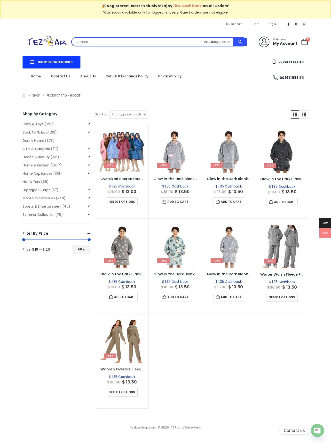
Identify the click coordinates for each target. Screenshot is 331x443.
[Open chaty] (317, 430)
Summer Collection (39, 214)
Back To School (35, 132)
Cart (255, 24)
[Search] (240, 42)
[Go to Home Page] (24, 95)
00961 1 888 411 (291, 77)
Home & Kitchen (36, 165)
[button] (295, 114)
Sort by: (101, 114)
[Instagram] (296, 24)
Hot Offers (31, 181)
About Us (88, 76)
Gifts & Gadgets (36, 148)
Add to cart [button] (177, 202)
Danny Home (33, 140)
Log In (272, 24)
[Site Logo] (47, 42)
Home (36, 76)
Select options (122, 202)
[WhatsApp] (304, 24)
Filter (82, 249)
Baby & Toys (33, 124)
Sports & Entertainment (42, 206)
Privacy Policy (169, 76)
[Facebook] (288, 24)
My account (234, 24)
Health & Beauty (36, 157)
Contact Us (61, 76)
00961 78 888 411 (291, 62)
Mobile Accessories (39, 198)
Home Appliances (37, 173)
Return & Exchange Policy (127, 76)
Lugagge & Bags (36, 190)
